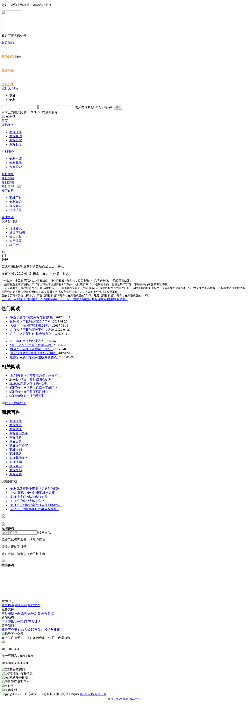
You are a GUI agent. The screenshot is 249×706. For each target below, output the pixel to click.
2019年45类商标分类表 (25, 341)
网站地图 (34, 605)
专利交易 (8, 182)
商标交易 (8, 178)
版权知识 (15, 206)
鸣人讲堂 (15, 236)
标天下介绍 (9, 629)
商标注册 (15, 132)
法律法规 (15, 210)
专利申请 (15, 158)
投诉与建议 (52, 629)
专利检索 (15, 167)
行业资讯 (15, 228)
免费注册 (8, 70)
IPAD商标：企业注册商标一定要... (33, 492)
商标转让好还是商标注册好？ (31, 391)
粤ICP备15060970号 (93, 694)
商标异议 (15, 441)
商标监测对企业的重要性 (28, 396)
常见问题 (21, 605)
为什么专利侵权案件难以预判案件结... (36, 505)
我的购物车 (9, 56)
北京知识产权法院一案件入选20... (33, 329)
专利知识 (15, 201)
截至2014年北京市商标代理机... (31, 349)
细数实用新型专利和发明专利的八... (34, 357)
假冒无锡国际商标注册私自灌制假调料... (94, 299)
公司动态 (21, 621)
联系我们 (8, 42)
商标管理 (8, 186)
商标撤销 (15, 449)
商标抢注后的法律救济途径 (29, 496)
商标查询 (15, 136)
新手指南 (8, 605)
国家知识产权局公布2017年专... (31, 321)
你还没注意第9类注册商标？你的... (34, 353)
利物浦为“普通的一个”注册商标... (31, 299)
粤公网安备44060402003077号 (126, 698)
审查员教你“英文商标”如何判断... (33, 317)
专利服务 (8, 151)
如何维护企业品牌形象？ (27, 501)
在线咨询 (8, 520)
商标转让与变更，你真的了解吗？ (34, 387)
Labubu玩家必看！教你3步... (30, 383)
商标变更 (15, 425)
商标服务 (8, 124)
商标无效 (15, 453)
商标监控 (15, 140)
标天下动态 (17, 232)
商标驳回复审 (18, 433)
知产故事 (15, 240)
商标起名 (15, 144)
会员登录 (8, 84)
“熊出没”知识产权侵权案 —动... (31, 345)
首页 (5, 120)
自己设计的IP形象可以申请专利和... (34, 509)
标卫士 (14, 245)
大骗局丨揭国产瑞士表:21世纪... (32, 325)
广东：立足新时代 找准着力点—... (33, 333)
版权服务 (8, 174)
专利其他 (15, 162)
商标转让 (15, 429)
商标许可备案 (18, 445)
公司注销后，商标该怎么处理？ (32, 379)
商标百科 (15, 197)
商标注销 (15, 462)
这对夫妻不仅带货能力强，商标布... (35, 375)
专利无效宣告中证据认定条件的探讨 (35, 488)
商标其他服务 (18, 457)
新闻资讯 (8, 217)
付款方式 (24, 629)
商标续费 (15, 437)
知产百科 (8, 190)
